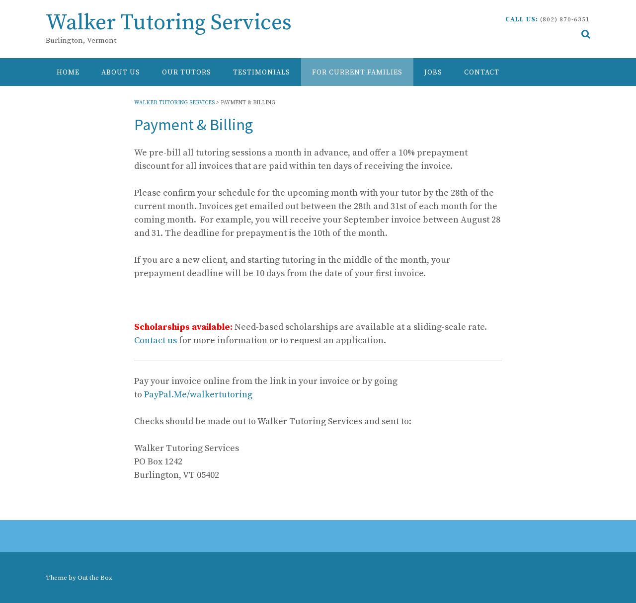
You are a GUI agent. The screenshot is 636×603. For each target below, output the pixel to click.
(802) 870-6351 (565, 19)
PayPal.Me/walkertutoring (198, 394)
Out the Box (95, 578)
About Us (120, 72)
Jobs (433, 72)
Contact (481, 72)
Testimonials (261, 72)
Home (68, 72)
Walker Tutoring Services (169, 23)
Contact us (155, 340)
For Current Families (357, 72)
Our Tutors (186, 72)
